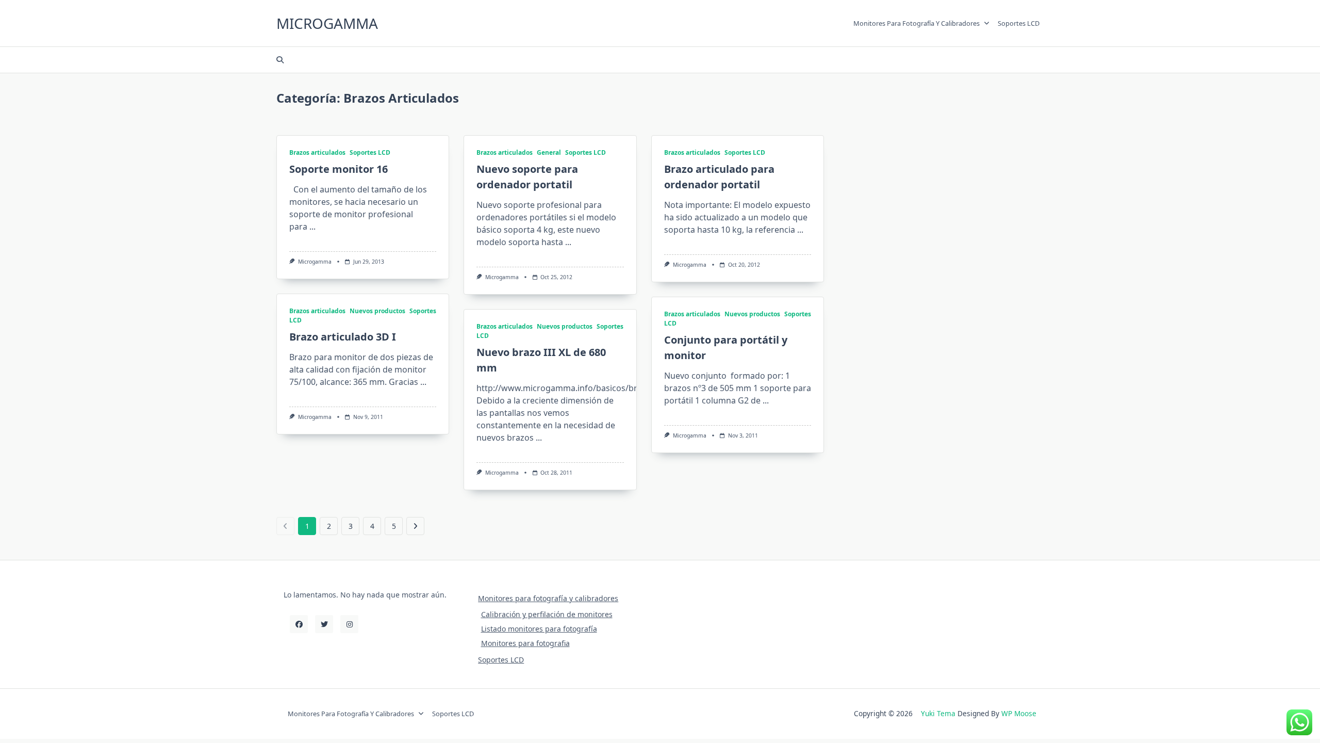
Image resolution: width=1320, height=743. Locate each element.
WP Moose (1018, 713)
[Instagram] (349, 624)
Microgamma (327, 23)
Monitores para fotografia (525, 643)
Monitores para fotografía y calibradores (916, 23)
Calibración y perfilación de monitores (547, 614)
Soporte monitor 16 (338, 169)
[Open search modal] (280, 59)
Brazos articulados (317, 152)
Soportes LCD (1019, 23)
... (312, 226)
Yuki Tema (938, 713)
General (549, 152)
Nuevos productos (377, 310)
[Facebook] (299, 624)
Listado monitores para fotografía (539, 629)
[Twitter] (324, 624)
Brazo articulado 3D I (342, 337)
